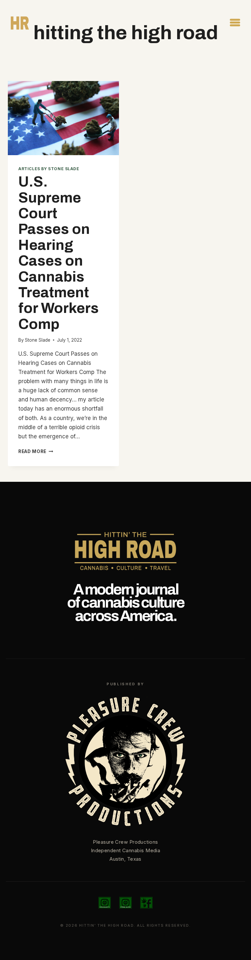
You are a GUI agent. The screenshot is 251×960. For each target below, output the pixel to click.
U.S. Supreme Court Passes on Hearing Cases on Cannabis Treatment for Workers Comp (58, 253)
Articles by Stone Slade (48, 168)
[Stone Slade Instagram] (125, 902)
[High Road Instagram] (104, 902)
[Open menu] (234, 22)
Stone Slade (37, 340)
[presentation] (63, 118)
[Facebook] (146, 902)
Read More (35, 451)
